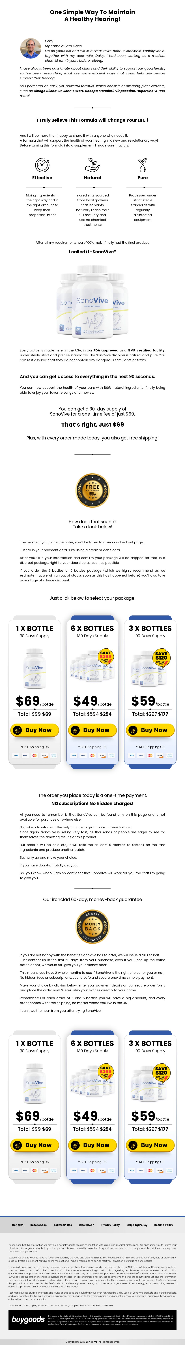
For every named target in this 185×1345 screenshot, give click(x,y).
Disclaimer (86, 1225)
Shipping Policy (137, 1225)
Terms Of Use (62, 1225)
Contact (17, 1225)
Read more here (104, 1305)
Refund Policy (163, 1225)
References (38, 1225)
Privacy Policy (110, 1225)
